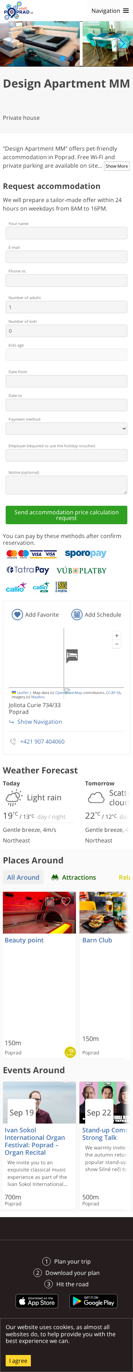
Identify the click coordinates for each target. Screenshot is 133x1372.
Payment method (24, 419)
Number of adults (25, 297)
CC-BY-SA (113, 692)
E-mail (14, 247)
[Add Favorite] (66, 902)
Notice (24, 472)
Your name (18, 223)
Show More (117, 166)
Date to (15, 395)
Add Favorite (42, 614)
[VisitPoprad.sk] (18, 10)
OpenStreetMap (68, 692)
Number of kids (23, 321)
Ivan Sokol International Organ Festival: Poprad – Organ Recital (35, 1141)
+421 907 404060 (42, 741)
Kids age (16, 345)
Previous (11, 43)
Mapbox (38, 697)
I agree (18, 1361)
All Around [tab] (23, 877)
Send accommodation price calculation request (67, 515)
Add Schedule (103, 614)
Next (121, 43)
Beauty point (24, 940)
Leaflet (22, 692)
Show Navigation (39, 722)
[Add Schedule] (50, 902)
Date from (18, 371)
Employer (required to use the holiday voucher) (52, 445)
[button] (116, 635)
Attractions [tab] (79, 877)
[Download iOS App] (37, 1309)
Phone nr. (18, 271)
